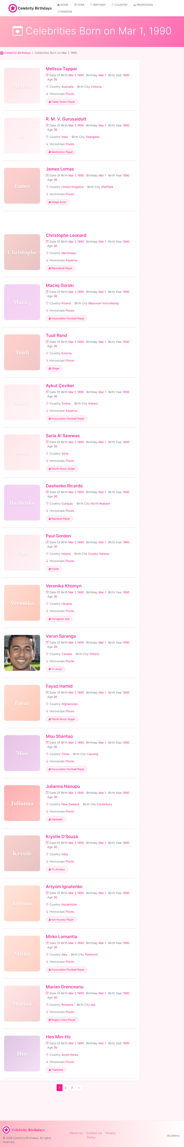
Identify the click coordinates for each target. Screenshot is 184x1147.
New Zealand (70, 804)
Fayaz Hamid (59, 686)
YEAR (80, 4)
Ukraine (66, 604)
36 (55, 79)
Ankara (93, 403)
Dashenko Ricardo (64, 485)
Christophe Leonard (66, 235)
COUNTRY (121, 4)
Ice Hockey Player (62, 919)
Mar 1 (102, 75)
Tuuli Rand (56, 335)
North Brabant (100, 503)
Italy (64, 954)
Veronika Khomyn (64, 585)
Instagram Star (60, 618)
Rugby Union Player (63, 1019)
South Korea (69, 1054)
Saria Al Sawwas (63, 435)
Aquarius (71, 260)
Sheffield (107, 187)
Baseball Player (60, 518)
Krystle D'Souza (62, 836)
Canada (66, 654)
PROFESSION (145, 4)
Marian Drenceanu (64, 986)
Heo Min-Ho (58, 1036)
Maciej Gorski (60, 285)
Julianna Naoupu (63, 786)
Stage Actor (58, 202)
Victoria (96, 86)
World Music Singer (63, 468)
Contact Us (94, 1133)
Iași (93, 1004)
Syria (64, 453)
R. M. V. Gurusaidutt (66, 119)
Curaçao (67, 503)
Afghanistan (69, 704)
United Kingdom (72, 187)
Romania (67, 1004)
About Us (76, 1133)
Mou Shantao (59, 736)
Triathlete (57, 1069)
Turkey (66, 403)
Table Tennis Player (63, 101)
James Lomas (60, 169)
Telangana (92, 137)
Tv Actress (58, 869)
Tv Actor (56, 669)
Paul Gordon (58, 535)
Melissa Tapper (61, 68)
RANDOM (66, 11)
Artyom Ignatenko (64, 886)
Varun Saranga (61, 636)
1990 (126, 75)
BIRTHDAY (99, 4)
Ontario (94, 654)
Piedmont (91, 954)
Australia (67, 86)
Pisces (70, 94)
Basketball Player (61, 268)
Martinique (68, 253)
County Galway (98, 553)
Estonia (66, 353)
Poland (66, 303)
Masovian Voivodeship (103, 303)
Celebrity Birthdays (35, 8)
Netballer (57, 819)
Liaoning (92, 754)
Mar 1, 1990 (76, 75)
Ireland (66, 553)
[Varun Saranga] (22, 653)
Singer (55, 368)
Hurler (55, 568)
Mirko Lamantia (61, 936)
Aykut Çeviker (60, 385)
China (65, 754)
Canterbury (104, 804)
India (64, 137)
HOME (64, 4)
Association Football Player (67, 318)
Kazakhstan (69, 904)
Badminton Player (62, 151)
